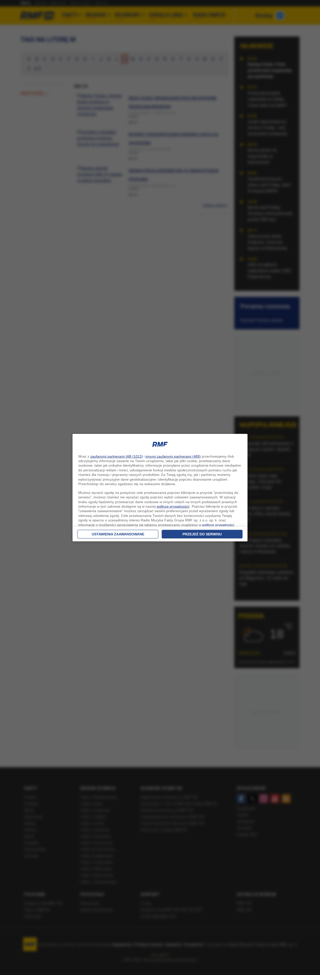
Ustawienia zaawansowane (118, 534)
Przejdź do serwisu (202, 534)
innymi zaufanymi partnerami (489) (173, 456)
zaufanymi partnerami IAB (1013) (116, 456)
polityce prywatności (172, 506)
